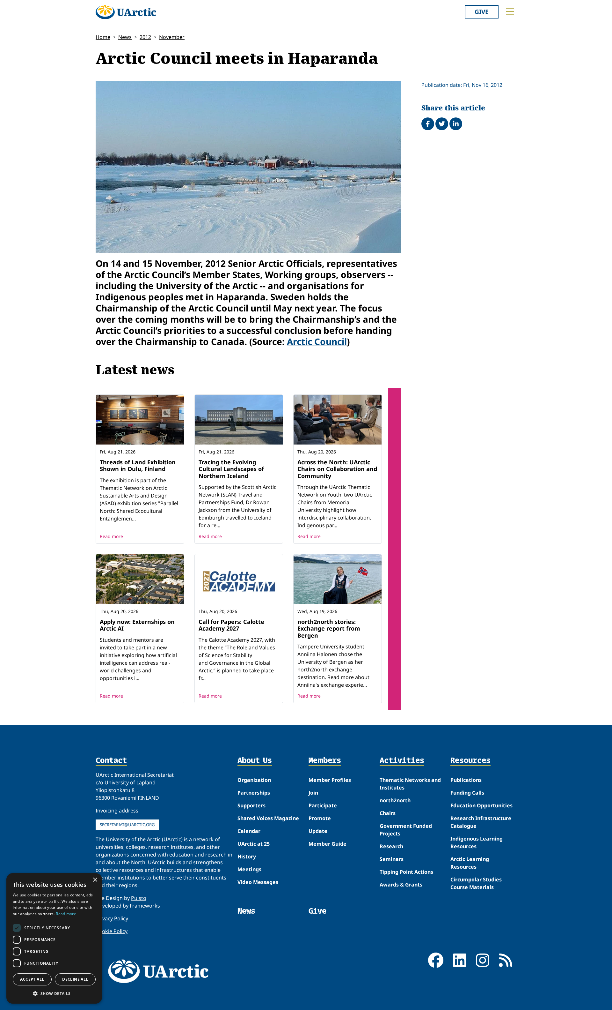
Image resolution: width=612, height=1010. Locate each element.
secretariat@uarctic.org (127, 824)
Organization (254, 779)
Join (313, 792)
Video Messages (257, 882)
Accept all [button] (32, 979)
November (172, 37)
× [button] (94, 880)
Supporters (251, 805)
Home (103, 37)
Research (391, 846)
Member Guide (327, 843)
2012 (145, 37)
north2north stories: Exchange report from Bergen (328, 628)
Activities (402, 761)
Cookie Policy (111, 931)
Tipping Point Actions (406, 871)
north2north (395, 800)
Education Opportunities (481, 805)
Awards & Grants (401, 884)
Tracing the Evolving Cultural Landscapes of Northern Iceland (231, 469)
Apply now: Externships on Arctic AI (137, 625)
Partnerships (253, 792)
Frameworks (145, 905)
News (125, 37)
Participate (323, 805)
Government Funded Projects (406, 829)
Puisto (138, 898)
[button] (54, 993)
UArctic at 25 (253, 843)
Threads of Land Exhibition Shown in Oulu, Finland (138, 465)
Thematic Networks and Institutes (410, 783)
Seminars (392, 859)
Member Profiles (330, 779)
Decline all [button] (75, 979)
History (246, 856)
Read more (111, 536)
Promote (320, 818)
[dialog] (54, 938)
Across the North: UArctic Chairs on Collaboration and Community (337, 469)
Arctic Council (317, 341)
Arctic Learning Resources (469, 863)
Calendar (248, 830)
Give (482, 11)
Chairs (388, 813)
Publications (466, 779)
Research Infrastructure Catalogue (480, 822)
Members (325, 761)
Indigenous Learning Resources (476, 842)
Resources (470, 761)
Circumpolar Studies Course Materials (476, 883)
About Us (254, 761)
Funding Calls (467, 792)
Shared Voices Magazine (268, 818)
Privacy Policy (112, 918)
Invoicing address (117, 810)
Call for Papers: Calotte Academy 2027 (231, 625)
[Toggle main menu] (510, 11)
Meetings (249, 869)
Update (318, 830)
